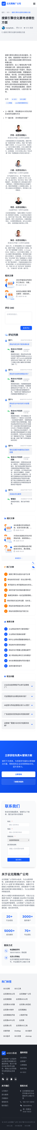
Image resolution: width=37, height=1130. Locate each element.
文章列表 (6, 1031)
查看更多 (18, 558)
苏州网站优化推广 (22, 118)
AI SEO (14, 99)
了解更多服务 (18, 782)
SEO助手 (28, 1031)
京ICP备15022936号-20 (27, 1122)
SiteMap (17, 1031)
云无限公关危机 (25, 1004)
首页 (3, 12)
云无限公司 (7, 1026)
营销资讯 (5, 1102)
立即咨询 (18, 774)
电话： (9, 829)
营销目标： (11, 836)
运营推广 (23, 1061)
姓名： (9, 821)
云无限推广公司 (25, 994)
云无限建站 (22, 1010)
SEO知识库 (18, 1126)
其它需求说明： (12, 844)
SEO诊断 (23, 99)
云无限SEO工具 (22, 1026)
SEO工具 (17, 989)
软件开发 (23, 1069)
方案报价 (5, 1098)
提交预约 (18, 859)
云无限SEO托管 (9, 1004)
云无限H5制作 (8, 1010)
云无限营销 (7, 999)
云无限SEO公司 (22, 999)
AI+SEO (23, 1072)
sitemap (28, 1036)
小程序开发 (23, 1015)
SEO (8, 12)
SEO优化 (23, 1058)
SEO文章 (17, 1036)
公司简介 (5, 1091)
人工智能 (9, 103)
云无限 (21, 1020)
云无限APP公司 (9, 1020)
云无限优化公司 (9, 994)
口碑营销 (23, 1065)
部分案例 (5, 1095)
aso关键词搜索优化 (21, 103)
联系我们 (5, 1106)
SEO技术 (6, 1036)
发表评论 (26, 328)
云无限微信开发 (9, 1015)
